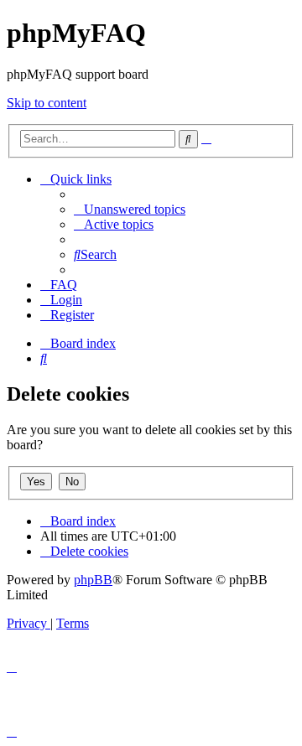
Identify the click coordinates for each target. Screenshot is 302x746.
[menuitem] (129, 209)
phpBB (93, 579)
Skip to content (46, 103)
